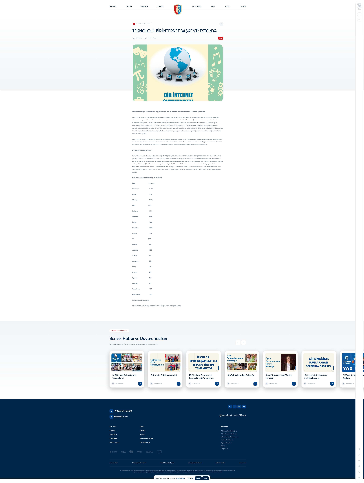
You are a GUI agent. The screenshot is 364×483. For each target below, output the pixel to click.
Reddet (205, 478)
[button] (113, 8)
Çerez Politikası (180, 478)
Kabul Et (198, 478)
